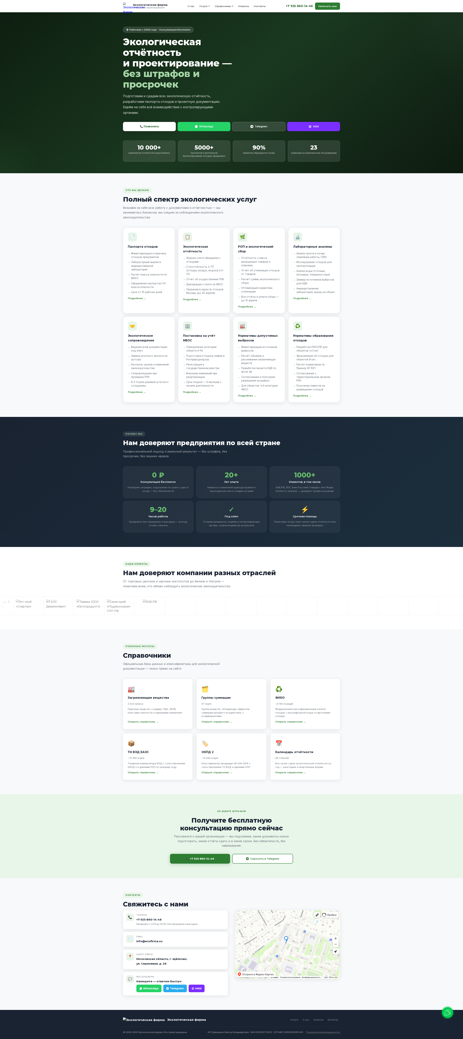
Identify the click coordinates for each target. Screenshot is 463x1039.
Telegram (261, 126)
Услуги (203, 6)
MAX (316, 126)
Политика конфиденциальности (323, 1032)
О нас (191, 6)
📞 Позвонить (149, 126)
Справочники (223, 6)
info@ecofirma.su (149, 941)
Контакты (260, 6)
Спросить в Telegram (264, 858)
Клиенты (243, 6)
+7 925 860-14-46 (299, 6)
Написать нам (327, 6)
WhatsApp (206, 126)
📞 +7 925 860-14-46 (200, 858)
